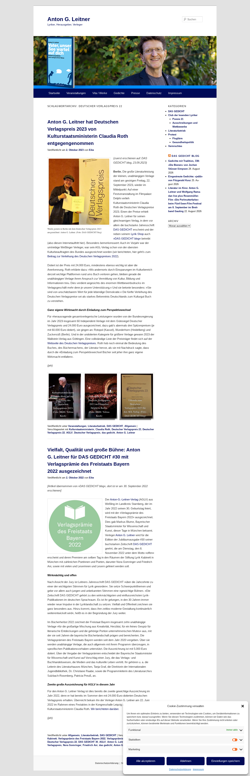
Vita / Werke (99, 93)
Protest (172, 134)
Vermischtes (175, 146)
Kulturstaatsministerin (81, 429)
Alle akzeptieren (145, 760)
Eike (91, 150)
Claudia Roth (103, 429)
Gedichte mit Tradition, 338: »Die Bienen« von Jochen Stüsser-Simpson (183, 165)
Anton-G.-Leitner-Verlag (124, 499)
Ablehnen (185, 760)
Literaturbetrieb (96, 426)
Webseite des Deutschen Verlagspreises (71, 343)
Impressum (198, 769)
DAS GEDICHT (122, 229)
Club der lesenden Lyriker (182, 115)
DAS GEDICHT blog (185, 156)
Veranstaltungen (76, 93)
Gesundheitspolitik (183, 142)
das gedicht (108, 432)
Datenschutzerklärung (180, 769)
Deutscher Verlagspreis (87, 432)
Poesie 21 (177, 119)
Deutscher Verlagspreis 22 (62, 742)
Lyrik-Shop (137, 233)
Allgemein (130, 426)
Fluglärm (177, 138)
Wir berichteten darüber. (105, 708)
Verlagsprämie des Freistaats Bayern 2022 (81, 738)
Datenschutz (154, 93)
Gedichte (119, 93)
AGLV (69, 432)
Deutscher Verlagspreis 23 (126, 429)
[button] (243, 706)
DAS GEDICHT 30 (88, 742)
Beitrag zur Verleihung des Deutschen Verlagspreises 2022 (82, 256)
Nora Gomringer (72, 745)
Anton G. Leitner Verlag (120, 742)
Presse (135, 93)
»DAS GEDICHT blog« (127, 238)
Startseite (54, 93)
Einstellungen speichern (225, 760)
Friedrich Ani (90, 745)
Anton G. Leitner (68, 19)
